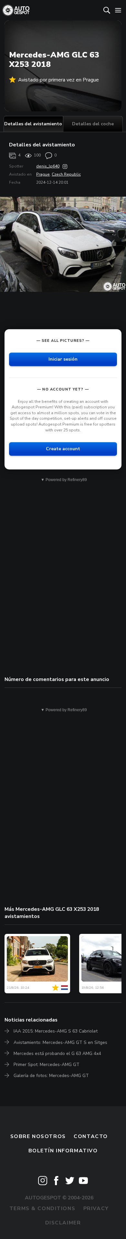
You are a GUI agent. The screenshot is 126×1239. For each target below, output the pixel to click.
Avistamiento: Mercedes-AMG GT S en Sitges (60, 1042)
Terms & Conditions (42, 1208)
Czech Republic (66, 174)
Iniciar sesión (63, 359)
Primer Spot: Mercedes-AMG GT (46, 1064)
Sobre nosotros (38, 1136)
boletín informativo (63, 1150)
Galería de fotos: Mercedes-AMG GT (51, 1075)
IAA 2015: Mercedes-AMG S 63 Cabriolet (56, 1031)
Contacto (91, 1136)
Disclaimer (63, 1222)
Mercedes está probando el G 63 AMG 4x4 (57, 1053)
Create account (63, 449)
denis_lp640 (47, 166)
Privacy (96, 1208)
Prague (43, 174)
